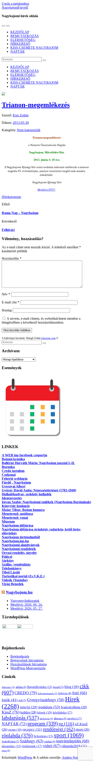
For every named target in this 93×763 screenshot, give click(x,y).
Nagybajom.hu (19, 592)
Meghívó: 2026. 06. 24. (26, 604)
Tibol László (11, 572)
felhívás (64, 693)
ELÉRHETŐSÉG (22, 40)
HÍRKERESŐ (20, 44)
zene (6, 750)
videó (51, 745)
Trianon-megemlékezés (36, 105)
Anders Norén (71, 757)
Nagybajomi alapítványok (21, 545)
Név (6, 294)
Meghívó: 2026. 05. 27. (26, 608)
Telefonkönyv (12, 568)
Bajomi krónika (13, 459)
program (15, 197)
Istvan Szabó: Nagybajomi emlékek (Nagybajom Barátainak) (46, 502)
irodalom (49, 707)
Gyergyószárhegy (45, 700)
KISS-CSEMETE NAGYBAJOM (34, 47)
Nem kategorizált (28, 130)
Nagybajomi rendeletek (19, 549)
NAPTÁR (17, 51)
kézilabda (62, 712)
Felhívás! (8, 230)
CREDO (25, 693)
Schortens (43, 736)
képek (44, 712)
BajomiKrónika (39, 687)
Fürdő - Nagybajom (16, 482)
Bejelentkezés (19, 656)
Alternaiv (8, 687)
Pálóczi (7, 556)
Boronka (8, 467)
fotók (10, 700)
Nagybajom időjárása (17, 525)
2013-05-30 (21, 122)
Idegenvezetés (12, 498)
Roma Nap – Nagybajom (20, 213)
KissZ (10, 712)
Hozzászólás (11, 258)
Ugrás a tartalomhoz (15, 3)
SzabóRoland (10, 741)
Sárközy (8, 560)
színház (49, 741)
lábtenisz (60, 718)
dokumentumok (47, 693)
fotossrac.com (48, 338)
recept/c (32, 729)
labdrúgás (46, 718)
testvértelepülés (72, 741)
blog (71, 686)
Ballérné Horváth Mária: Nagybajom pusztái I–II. (38, 463)
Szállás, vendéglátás (16, 564)
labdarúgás (20, 717)
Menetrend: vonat (15, 517)
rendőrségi (59, 729)
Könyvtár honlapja (16, 506)
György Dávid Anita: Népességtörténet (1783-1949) (39, 490)
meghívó (74, 718)
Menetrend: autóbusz (17, 514)
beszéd (58, 687)
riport (82, 729)
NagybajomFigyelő (15, 7)
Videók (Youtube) (14, 580)
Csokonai (9, 474)
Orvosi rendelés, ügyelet (19, 553)
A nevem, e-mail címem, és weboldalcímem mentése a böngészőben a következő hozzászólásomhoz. (41, 320)
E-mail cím (10, 302)
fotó (79, 693)
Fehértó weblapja (14, 478)
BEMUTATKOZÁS (24, 36)
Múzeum (8, 521)
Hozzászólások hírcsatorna (28, 664)
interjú (28, 707)
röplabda (17, 735)
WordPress (25, 757)
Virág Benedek (13, 584)
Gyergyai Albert (13, 486)
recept (15, 729)
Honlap (7, 310)
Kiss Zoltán (21, 115)
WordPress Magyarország (27, 668)
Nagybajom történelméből (21, 537)
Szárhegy (31, 741)
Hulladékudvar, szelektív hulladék (26, 494)
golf (22, 700)
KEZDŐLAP (19, 32)
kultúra (28, 712)
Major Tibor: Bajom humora (23, 510)
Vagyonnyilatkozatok (24, 601)
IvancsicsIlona (74, 707)
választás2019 (74, 746)
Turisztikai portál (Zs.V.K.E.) (23, 576)
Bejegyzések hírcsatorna (26, 660)
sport (69, 735)
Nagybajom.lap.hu (15, 541)
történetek (32, 746)
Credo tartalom (13, 471)
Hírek (6, 197)
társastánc (11, 746)
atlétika (21, 687)
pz (66, 723)
